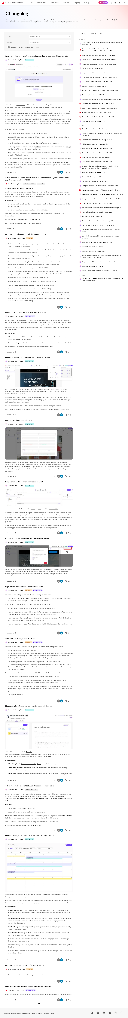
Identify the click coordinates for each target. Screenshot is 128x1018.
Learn (31, 3)
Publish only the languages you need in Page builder (98, 225)
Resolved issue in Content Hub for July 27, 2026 (97, 153)
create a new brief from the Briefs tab (35, 767)
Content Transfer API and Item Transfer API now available (100, 271)
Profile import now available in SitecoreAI (95, 181)
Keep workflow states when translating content (24, 482)
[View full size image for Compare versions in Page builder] (39, 443)
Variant (30, 608)
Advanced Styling (24, 618)
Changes (9, 42)
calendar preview (43, 389)
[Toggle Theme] (120, 2)
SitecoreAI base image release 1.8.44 (93, 172)
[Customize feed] (101, 33)
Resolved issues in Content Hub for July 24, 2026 (97, 157)
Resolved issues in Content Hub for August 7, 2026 (98, 117)
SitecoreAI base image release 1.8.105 (20, 638)
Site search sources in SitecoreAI (92, 216)
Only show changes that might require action (25, 47)
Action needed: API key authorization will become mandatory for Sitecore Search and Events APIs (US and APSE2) (102, 50)
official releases (42, 347)
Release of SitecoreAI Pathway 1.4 (92, 266)
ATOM (92, 34)
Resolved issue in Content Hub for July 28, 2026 (97, 140)
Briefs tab (29, 752)
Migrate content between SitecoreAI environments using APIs (101, 208)
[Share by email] (58, 172)
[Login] (115, 2)
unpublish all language (19, 571)
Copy (69, 172)
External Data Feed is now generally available (23, 1005)
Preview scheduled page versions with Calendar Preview (27, 357)
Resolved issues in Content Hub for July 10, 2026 (97, 212)
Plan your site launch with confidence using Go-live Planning (101, 190)
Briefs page (47, 756)
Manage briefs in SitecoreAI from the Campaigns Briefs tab (28, 706)
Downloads (66, 3)
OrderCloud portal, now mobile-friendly (94, 129)
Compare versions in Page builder (18, 420)
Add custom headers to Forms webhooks (95, 144)
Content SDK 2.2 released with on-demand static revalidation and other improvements (102, 279)
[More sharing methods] (55, 172)
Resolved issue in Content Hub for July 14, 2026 (97, 203)
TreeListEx (24, 624)
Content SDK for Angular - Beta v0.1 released (96, 177)
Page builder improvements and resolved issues (24, 586)
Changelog (76, 3)
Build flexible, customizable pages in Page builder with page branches (101, 237)
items (39, 509)
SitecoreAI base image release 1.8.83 (93, 121)
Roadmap (86, 3)
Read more (10, 172)
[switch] (8, 47)
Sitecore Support (36, 825)
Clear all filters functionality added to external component (28, 986)
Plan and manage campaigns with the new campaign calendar (30, 835)
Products (9, 36)
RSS (82, 34)
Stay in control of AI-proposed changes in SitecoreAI (98, 262)
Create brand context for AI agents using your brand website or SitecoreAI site (36, 56)
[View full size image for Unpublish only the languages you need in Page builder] (39, 556)
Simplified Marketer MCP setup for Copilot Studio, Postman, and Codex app (102, 134)
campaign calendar (17, 894)
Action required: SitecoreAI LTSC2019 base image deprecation (29, 786)
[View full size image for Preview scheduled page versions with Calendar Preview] (39, 376)
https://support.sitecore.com (69, 22)
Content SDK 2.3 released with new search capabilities (26, 312)
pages (33, 509)
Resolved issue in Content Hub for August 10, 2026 (25, 965)
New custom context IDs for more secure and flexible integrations (102, 194)
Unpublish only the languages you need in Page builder (27, 538)
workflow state (53, 509)
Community (54, 3)
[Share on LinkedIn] (61, 172)
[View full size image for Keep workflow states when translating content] (39, 497)
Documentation (41, 3)
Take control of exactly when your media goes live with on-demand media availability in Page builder (100, 167)
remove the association (24, 773)
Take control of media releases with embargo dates (98, 221)
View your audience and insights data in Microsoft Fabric (100, 186)
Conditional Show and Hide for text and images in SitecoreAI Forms (101, 230)
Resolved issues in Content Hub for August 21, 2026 (25, 234)
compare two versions (16, 462)
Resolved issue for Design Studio (92, 247)
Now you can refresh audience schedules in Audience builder (101, 199)
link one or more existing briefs (31, 764)
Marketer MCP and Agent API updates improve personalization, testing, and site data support (102, 256)
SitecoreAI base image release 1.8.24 (93, 251)
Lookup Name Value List (32, 598)
